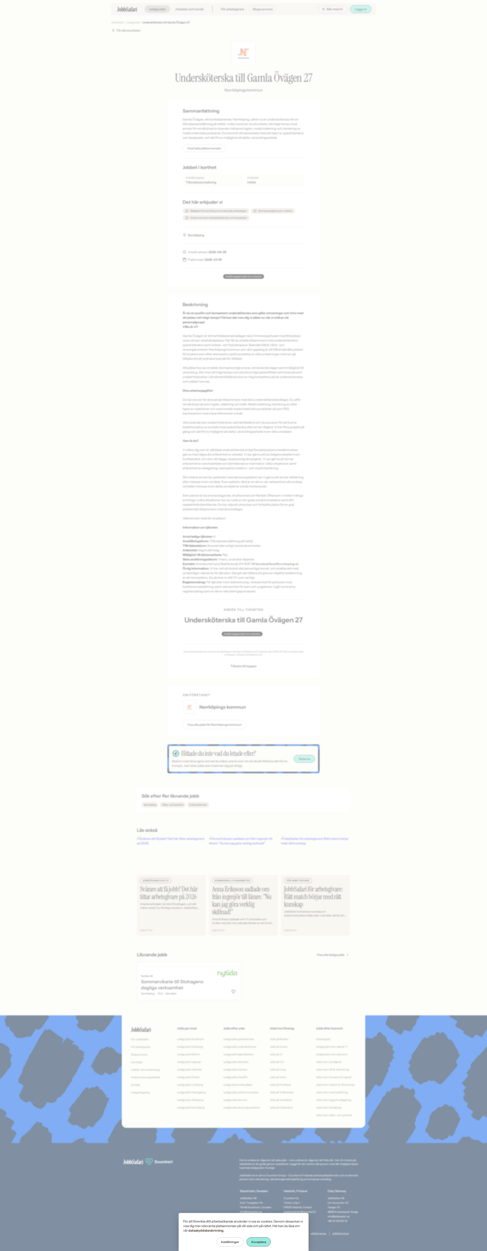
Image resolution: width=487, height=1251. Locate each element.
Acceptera (258, 1242)
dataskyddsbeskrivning (206, 1230)
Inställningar (230, 1242)
